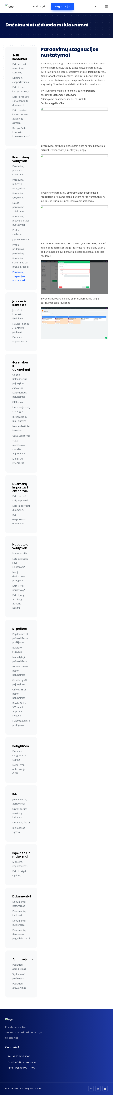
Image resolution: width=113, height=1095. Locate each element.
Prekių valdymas (17, 232)
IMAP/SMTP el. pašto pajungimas (20, 670)
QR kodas (17, 402)
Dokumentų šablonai (19, 913)
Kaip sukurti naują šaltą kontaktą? (19, 68)
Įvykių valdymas (20, 239)
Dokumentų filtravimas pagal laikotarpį (21, 934)
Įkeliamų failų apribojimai (19, 801)
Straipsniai (11, 1037)
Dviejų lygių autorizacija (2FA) (18, 769)
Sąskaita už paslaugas (18, 976)
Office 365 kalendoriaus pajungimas (19, 392)
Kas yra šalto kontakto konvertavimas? (21, 132)
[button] (106, 6)
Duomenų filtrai (21, 822)
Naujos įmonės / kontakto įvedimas (20, 328)
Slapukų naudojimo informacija (23, 1032)
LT (93, 6)
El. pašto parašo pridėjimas (21, 723)
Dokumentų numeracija (19, 922)
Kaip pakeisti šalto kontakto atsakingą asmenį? (20, 116)
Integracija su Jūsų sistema (19, 419)
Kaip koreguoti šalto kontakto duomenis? (20, 101)
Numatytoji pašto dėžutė (19, 659)
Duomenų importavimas (20, 339)
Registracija (62, 6)
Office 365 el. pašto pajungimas (19, 693)
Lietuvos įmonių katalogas (21, 409)
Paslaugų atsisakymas (19, 966)
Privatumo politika (15, 1027)
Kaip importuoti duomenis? (21, 508)
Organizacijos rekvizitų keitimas (19, 813)
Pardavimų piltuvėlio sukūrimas (18, 170)
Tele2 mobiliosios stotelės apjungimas (18, 447)
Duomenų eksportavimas (20, 80)
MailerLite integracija (18, 461)
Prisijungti (39, 6)
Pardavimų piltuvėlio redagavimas (19, 184)
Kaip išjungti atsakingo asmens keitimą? (19, 601)
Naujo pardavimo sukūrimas (18, 207)
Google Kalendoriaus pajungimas (19, 379)
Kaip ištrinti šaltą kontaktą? (20, 89)
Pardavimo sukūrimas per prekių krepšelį (20, 262)
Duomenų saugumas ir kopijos (19, 755)
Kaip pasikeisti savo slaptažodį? (20, 563)
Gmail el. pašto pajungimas (20, 682)
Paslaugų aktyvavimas (19, 985)
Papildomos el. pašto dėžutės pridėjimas (20, 638)
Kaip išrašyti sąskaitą (19, 873)
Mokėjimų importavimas (20, 864)
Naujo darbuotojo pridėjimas (18, 576)
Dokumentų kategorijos (19, 904)
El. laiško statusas (17, 649)
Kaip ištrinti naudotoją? (18, 588)
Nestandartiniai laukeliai (21, 428)
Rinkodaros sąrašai (18, 830)
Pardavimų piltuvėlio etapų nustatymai (21, 220)
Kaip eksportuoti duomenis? (18, 519)
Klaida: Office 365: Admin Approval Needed (19, 709)
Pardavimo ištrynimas (18, 195)
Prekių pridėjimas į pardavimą (18, 249)
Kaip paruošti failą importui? (20, 498)
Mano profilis (19, 553)
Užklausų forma (21, 435)
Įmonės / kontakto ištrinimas (17, 314)
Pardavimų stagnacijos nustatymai (18, 276)
